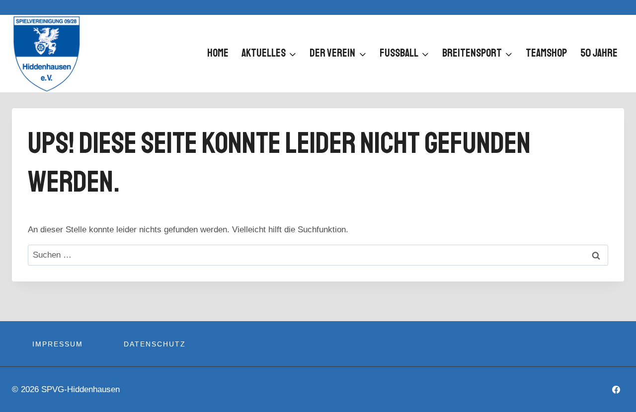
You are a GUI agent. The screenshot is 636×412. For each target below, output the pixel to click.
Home (218, 53)
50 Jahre (599, 53)
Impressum (57, 344)
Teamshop (546, 53)
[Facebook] (616, 390)
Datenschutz (155, 344)
